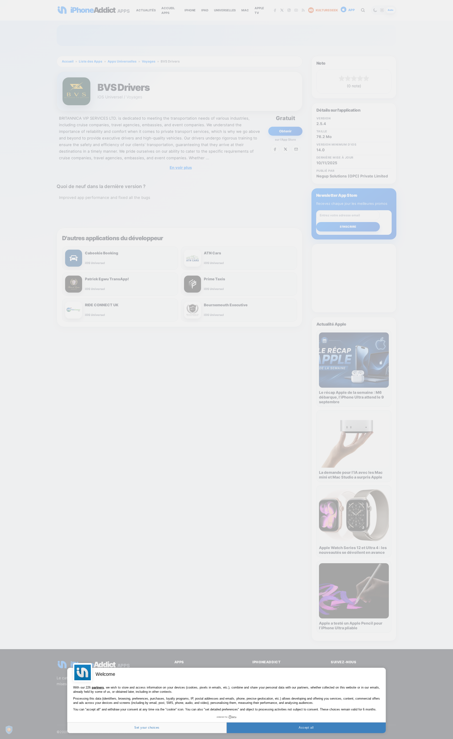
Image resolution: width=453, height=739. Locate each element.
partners (98, 687)
